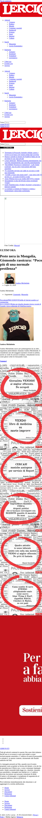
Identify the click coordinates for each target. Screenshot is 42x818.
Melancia (20, 817)
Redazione (8, 794)
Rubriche (7, 50)
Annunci (12, 52)
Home (6, 788)
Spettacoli (12, 30)
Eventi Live (8, 64)
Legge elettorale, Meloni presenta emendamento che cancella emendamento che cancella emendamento (23, 162)
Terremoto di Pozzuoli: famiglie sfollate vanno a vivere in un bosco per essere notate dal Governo (22, 154)
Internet (11, 36)
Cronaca (12, 22)
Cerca (2, 122)
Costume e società (15, 28)
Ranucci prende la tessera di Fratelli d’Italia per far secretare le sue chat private (22, 158)
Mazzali (17, 245)
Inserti (6, 42)
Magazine (12, 44)
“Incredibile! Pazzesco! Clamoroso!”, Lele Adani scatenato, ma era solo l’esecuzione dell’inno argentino (22, 167)
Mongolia (24, 294)
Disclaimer (8, 792)
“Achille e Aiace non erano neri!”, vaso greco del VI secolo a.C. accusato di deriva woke (23, 176)
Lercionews (13, 58)
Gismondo (16, 294)
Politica (11, 24)
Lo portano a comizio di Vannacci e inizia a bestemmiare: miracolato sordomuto (20, 190)
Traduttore (12, 56)
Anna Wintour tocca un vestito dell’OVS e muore (22, 179)
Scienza (11, 32)
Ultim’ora (7, 62)
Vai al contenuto (5, 1)
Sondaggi (12, 54)
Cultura (11, 38)
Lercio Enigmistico (15, 46)
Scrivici (7, 66)
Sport (11, 34)
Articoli (7, 20)
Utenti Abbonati (10, 796)
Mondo (11, 26)
